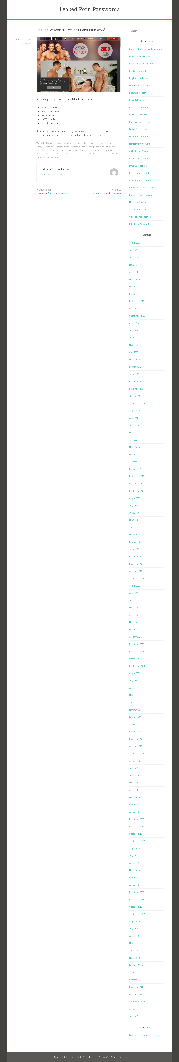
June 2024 (134, 425)
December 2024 (136, 381)
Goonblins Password (138, 136)
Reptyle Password (137, 70)
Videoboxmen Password (140, 216)
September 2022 (137, 578)
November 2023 (136, 476)
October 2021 (135, 658)
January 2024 (135, 461)
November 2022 (136, 563)
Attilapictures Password (139, 151)
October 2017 (135, 994)
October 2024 (135, 396)
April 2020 (133, 790)
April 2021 (133, 702)
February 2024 (136, 454)
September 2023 (137, 490)
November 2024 (136, 388)
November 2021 (136, 651)
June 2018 (134, 935)
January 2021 (135, 724)
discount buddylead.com (52, 150)
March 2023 (134, 534)
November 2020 (136, 739)
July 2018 (133, 928)
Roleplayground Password (141, 194)
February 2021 (136, 717)
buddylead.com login (45, 147)
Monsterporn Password (139, 143)
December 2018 (136, 892)
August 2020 (134, 760)
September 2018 (137, 914)
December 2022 (136, 556)
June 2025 (134, 337)
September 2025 (137, 315)
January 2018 (135, 972)
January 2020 (135, 811)
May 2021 (133, 695)
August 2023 (134, 498)
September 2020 (137, 753)
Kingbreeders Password (140, 78)
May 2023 (133, 520)
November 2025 (136, 301)
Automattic (119, 1057)
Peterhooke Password (139, 92)
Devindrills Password (138, 100)
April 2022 (133, 614)
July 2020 (133, 768)
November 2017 (136, 987)
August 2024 (134, 410)
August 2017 (134, 1008)
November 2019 (136, 826)
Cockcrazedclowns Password (142, 63)
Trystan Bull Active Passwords (51, 191)
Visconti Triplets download (100, 150)
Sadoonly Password (138, 114)
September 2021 (137, 666)
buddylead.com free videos (77, 143)
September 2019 (137, 841)
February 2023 (136, 542)
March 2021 (134, 709)
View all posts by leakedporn (54, 174)
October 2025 (135, 308)
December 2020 (136, 731)
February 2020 (136, 804)
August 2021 (134, 673)
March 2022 (134, 622)
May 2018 (133, 943)
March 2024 (134, 447)
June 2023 (134, 512)
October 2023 (135, 483)
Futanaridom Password (139, 129)
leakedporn (27, 44)
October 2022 (135, 571)
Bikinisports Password (139, 173)
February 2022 (136, 629)
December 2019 (136, 819)
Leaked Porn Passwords (89, 9)
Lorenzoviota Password (139, 85)
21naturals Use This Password (107, 191)
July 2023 (133, 505)
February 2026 (136, 286)
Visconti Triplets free (45, 154)
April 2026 (133, 272)
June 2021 (134, 687)
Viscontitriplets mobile (50, 157)
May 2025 (133, 345)
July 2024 (133, 417)
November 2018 (136, 899)
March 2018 (134, 957)
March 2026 (134, 279)
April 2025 (133, 352)
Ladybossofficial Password (141, 56)
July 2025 (133, 330)
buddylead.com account (53, 143)
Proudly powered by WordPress (71, 1057)
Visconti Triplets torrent (93, 154)
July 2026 (133, 250)
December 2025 (136, 293)
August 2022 (134, 585)
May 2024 (133, 432)
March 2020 (134, 797)
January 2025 (135, 374)
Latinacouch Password (139, 158)
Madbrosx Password (138, 202)
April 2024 (133, 439)
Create (118, 131)
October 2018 (135, 906)
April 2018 (133, 950)
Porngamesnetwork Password (142, 187)
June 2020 (134, 775)
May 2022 (133, 607)
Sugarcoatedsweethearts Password (145, 49)
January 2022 (135, 636)
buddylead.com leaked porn (102, 143)
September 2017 (137, 1001)
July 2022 (133, 593)
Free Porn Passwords (138, 1034)
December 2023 (136, 469)
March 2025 (134, 359)
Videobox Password (138, 209)
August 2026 (134, 242)
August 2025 (134, 323)
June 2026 (134, 257)
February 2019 (136, 877)
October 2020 (135, 746)
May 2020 (133, 782)
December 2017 (136, 979)
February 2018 (136, 965)
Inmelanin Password (138, 165)
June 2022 (134, 600)
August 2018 (134, 921)
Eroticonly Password (138, 107)
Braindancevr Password (140, 122)
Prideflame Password (139, 224)
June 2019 (134, 863)
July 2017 (133, 1016)
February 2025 (136, 366)
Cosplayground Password (140, 180)
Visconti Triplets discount (75, 150)
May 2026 (133, 264)
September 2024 (137, 403)
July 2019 (133, 855)
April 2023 (133, 527)
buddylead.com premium (90, 147)
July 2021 (133, 680)
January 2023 (135, 549)
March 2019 (134, 870)
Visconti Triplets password (68, 154)
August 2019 (134, 848)
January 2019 (135, 884)
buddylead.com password (67, 147)
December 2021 (136, 644)
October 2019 (135, 833)
